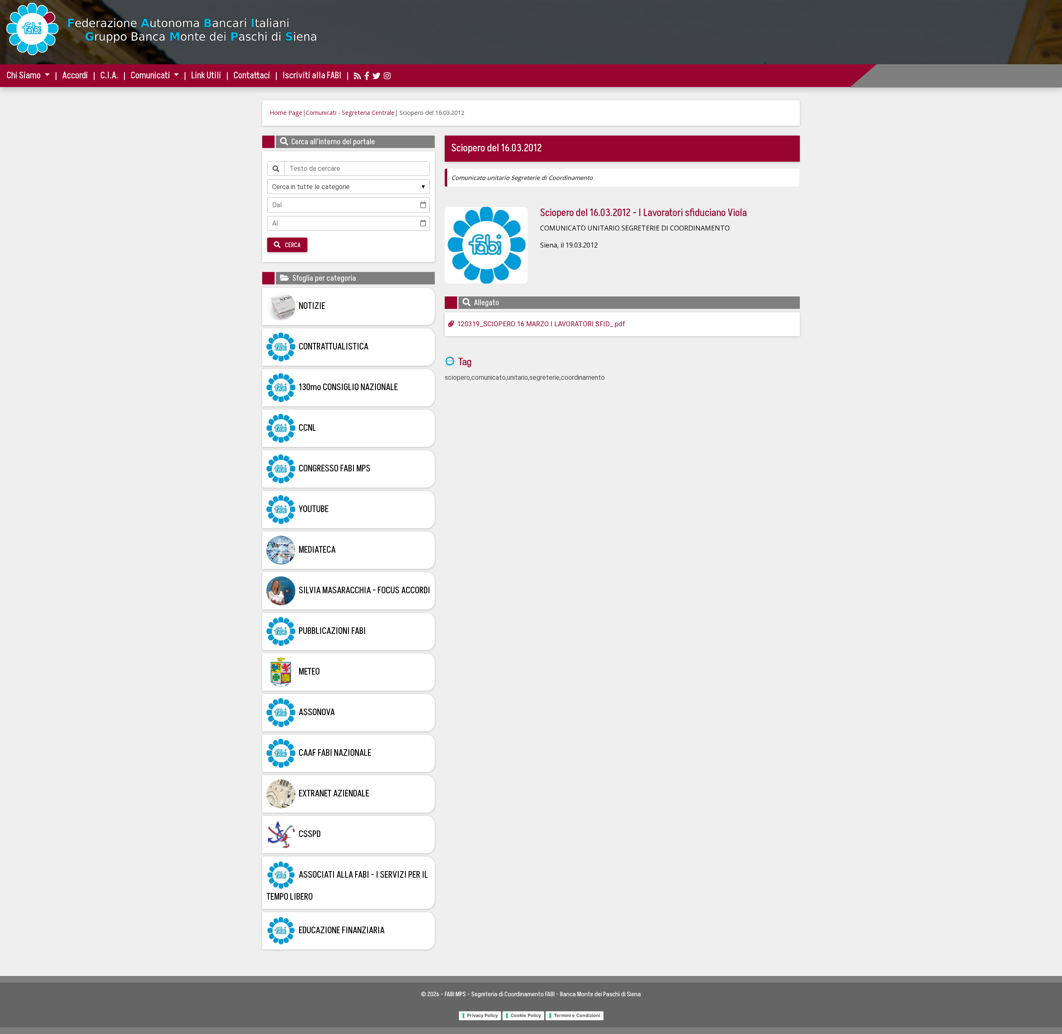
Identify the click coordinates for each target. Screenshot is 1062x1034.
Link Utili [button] (206, 75)
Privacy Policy (482, 1015)
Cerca (292, 245)
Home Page (286, 113)
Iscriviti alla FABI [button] (312, 75)
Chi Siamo (24, 75)
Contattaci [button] (252, 75)
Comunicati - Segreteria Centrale (350, 113)
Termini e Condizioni (577, 1015)
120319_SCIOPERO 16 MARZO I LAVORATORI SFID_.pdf (541, 324)
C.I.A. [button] (109, 75)
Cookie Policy (526, 1015)
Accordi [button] (75, 75)
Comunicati (151, 75)
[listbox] (348, 186)
